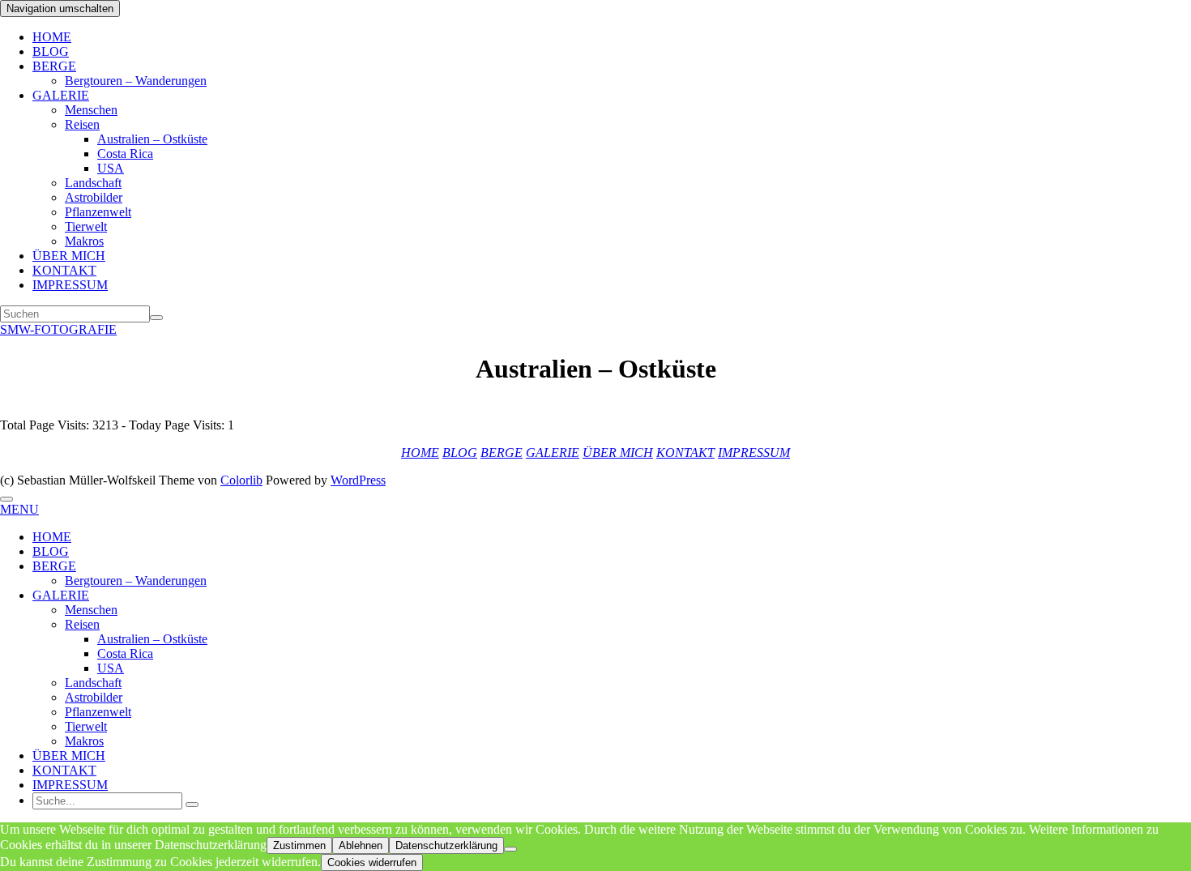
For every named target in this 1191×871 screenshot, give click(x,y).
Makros (84, 241)
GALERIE (60, 95)
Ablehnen (360, 845)
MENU (19, 509)
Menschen (91, 110)
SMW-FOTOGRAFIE (58, 329)
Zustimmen (299, 845)
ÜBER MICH (68, 256)
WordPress (358, 480)
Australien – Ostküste (152, 139)
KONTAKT (64, 270)
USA (110, 168)
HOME (51, 37)
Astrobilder (93, 197)
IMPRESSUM (70, 285)
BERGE (54, 66)
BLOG (50, 51)
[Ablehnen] (510, 849)
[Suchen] (156, 317)
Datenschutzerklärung (446, 845)
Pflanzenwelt (98, 212)
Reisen (82, 124)
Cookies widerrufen (371, 862)
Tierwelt (86, 226)
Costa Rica (125, 153)
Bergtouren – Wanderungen (136, 81)
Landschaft (93, 183)
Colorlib (241, 480)
